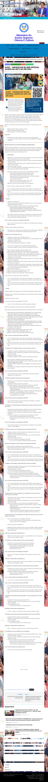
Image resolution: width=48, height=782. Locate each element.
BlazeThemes (11, 775)
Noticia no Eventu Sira (16, 64)
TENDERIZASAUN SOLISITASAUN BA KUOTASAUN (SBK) (19, 725)
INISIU (8, 45)
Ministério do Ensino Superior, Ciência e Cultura (24, 38)
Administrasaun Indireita (33, 45)
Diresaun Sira (20, 45)
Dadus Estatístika (26, 48)
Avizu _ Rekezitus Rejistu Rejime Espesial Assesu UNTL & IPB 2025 (17, 689)
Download (31, 689)
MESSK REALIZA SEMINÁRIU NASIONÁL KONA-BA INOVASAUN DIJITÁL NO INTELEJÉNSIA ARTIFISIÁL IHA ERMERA (28, 731)
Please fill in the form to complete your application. (23, 55)
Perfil (12, 45)
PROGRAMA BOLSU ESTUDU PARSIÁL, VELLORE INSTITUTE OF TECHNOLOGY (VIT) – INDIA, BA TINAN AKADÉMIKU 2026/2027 (28, 711)
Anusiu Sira (7, 64)
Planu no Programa (14, 48)
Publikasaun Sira (29, 64)
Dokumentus (23, 51)
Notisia (35, 48)
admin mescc (8, 71)
